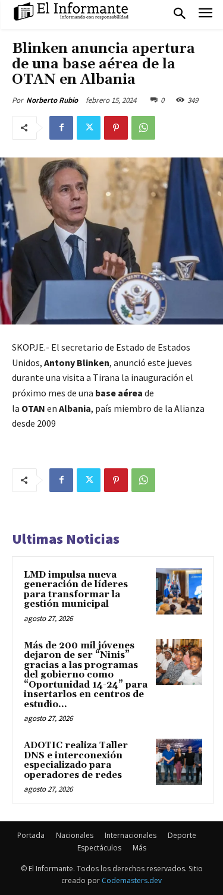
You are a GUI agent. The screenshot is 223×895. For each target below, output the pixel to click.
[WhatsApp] (143, 128)
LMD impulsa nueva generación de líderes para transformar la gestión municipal (76, 589)
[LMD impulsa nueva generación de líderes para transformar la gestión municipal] (179, 591)
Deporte (182, 835)
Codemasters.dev (132, 880)
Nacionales (74, 835)
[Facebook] (61, 128)
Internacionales (130, 835)
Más (139, 848)
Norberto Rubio (52, 100)
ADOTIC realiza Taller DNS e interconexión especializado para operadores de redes (76, 760)
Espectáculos (99, 848)
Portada (31, 835)
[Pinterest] (116, 128)
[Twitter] (88, 128)
